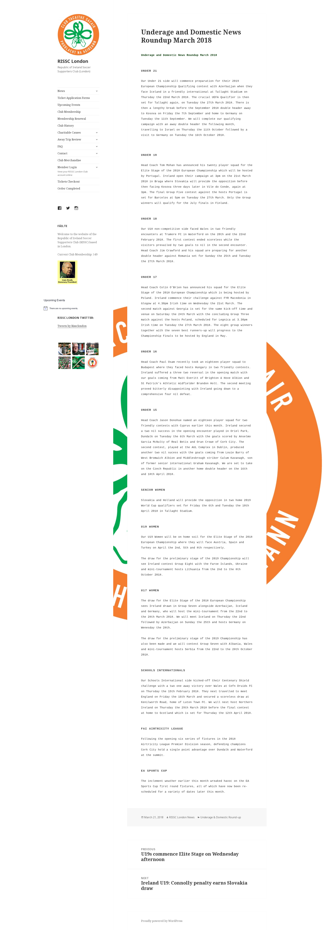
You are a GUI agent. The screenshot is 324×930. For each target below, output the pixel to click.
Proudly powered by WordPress (161, 921)
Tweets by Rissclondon (72, 326)
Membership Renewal (72, 119)
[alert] (78, 308)
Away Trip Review (69, 139)
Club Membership (69, 112)
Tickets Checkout (69, 181)
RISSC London (73, 61)
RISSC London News (182, 817)
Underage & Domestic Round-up (220, 817)
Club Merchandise (69, 160)
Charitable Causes (69, 132)
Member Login (73, 170)
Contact (62, 153)
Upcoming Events (69, 105)
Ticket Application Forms (74, 98)
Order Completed (69, 188)
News (61, 91)
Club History (66, 125)
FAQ (60, 146)
